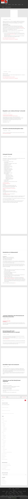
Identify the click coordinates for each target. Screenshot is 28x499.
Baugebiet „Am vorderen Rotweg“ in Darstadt (14, 111)
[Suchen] (25, 400)
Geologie (4, 425)
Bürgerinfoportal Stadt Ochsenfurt (6, 410)
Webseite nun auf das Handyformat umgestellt (11, 381)
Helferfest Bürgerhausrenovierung (6, 469)
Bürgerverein (4, 435)
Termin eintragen (17, 488)
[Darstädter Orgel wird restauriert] (14, 355)
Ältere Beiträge (24, 397)
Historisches (3, 446)
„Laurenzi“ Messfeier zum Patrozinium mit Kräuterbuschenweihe (13, 316)
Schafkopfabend (4, 468)
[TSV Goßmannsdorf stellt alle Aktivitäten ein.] (14, 13)
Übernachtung (4, 429)
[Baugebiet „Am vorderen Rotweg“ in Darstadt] (14, 96)
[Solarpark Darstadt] (14, 145)
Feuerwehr (4, 436)
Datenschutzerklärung (4, 459)
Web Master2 (9, 156)
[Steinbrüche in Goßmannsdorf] (14, 243)
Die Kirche (4, 450)
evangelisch (4, 442)
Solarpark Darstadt (7, 154)
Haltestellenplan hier (7, 338)
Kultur (13, 4)
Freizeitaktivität (15, 491)
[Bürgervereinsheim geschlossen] (14, 56)
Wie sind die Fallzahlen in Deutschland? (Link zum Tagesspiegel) (10, 78)
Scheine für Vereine (21, 27)
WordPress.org (4, 483)
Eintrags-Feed (3, 480)
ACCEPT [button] (18, 497)
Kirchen (19, 4)
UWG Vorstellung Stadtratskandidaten (6, 465)
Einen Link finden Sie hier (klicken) (7, 133)
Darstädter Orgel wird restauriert (11, 364)
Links (22, 4)
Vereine (16, 4)
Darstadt (9, 4)
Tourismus (4, 426)
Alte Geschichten (5, 449)
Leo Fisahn (10, 19)
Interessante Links (4, 456)
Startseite (3, 4)
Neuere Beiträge (4, 397)
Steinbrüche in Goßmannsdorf (10, 252)
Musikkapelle (20, 492)
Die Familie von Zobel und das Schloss (7, 452)
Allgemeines (3, 491)
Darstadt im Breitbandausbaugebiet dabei (13, 128)
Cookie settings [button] (14, 497)
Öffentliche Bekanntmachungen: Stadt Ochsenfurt (8, 413)
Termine (6, 4)
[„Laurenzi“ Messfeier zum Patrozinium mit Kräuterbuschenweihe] (14, 300)
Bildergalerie (24, 491)
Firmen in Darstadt (4, 453)
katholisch (4, 443)
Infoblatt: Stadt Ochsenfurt (5, 407)
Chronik (7, 495)
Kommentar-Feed (4, 481)
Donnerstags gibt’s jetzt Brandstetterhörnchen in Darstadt (11, 331)
